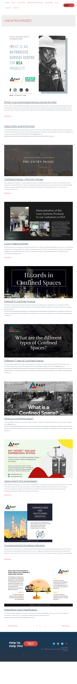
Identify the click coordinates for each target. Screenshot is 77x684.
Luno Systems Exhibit (16, 243)
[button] (23, 654)
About (13, 2)
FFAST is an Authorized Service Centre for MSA (30, 102)
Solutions (21, 2)
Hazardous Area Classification (20, 609)
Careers (8, 8)
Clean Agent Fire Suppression (20, 481)
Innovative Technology (35, 2)
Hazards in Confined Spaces (19, 301)
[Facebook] (58, 643)
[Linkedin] (54, 643)
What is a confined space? (18, 418)
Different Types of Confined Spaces (24, 360)
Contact (16, 8)
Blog (57, 2)
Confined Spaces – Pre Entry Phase (23, 179)
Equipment (49, 2)
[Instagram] (66, 643)
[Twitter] (62, 643)
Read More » (7, 116)
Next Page (66, 626)
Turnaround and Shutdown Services (24, 545)
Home (7, 2)
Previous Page (12, 626)
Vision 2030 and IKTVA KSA (19, 126)
